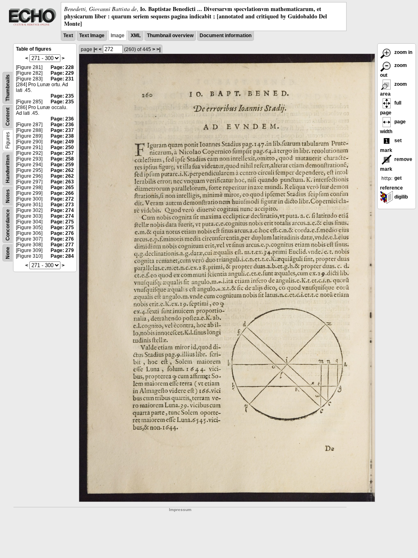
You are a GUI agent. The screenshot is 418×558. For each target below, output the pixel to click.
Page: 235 (62, 96)
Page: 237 (62, 130)
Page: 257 (62, 153)
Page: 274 (62, 210)
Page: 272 (62, 199)
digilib (400, 197)
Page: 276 (62, 233)
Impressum (180, 509)
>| (158, 49)
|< (95, 49)
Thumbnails (8, 87)
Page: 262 (62, 170)
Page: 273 (62, 205)
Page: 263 (62, 182)
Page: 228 (62, 67)
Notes (8, 196)
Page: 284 (62, 256)
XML (136, 35)
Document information (225, 35)
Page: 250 (62, 147)
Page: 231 (62, 79)
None (8, 253)
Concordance (8, 225)
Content (8, 116)
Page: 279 (62, 250)
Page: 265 (62, 187)
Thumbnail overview (170, 35)
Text (68, 35)
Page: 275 (62, 222)
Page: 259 (62, 164)
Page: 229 (62, 73)
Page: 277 (62, 245)
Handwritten (8, 169)
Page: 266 (62, 193)
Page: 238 (62, 136)
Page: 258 (62, 159)
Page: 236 (62, 119)
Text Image (91, 35)
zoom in (402, 52)
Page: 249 (62, 142)
